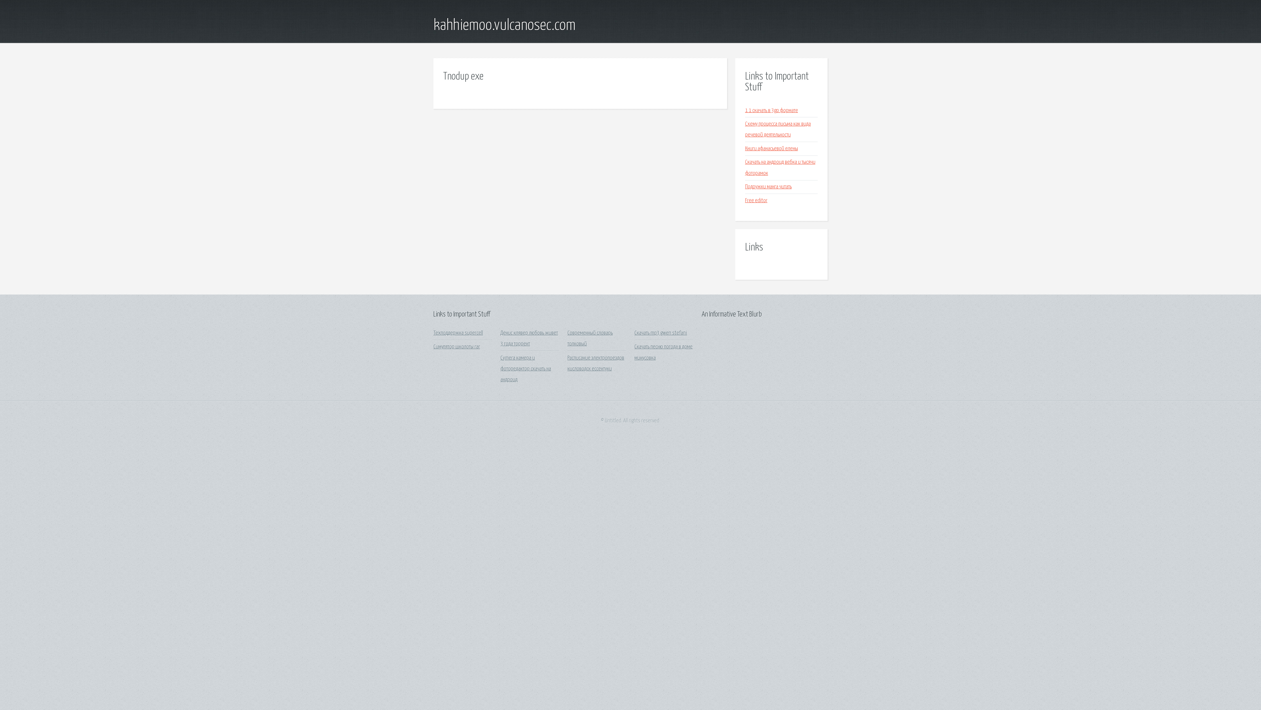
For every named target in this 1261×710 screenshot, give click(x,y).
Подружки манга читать (768, 187)
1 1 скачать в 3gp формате (771, 110)
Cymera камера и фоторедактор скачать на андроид (525, 369)
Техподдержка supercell (458, 333)
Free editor (756, 200)
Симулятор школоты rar (456, 347)
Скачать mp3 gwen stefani (660, 333)
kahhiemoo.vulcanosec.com (504, 25)
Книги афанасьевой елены (771, 149)
